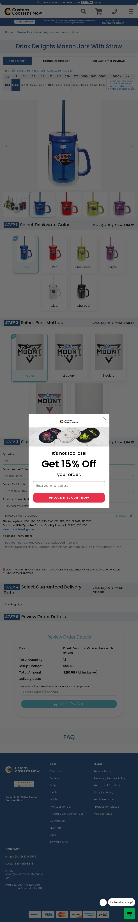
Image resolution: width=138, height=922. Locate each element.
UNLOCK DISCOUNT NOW (69, 498)
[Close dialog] (105, 419)
